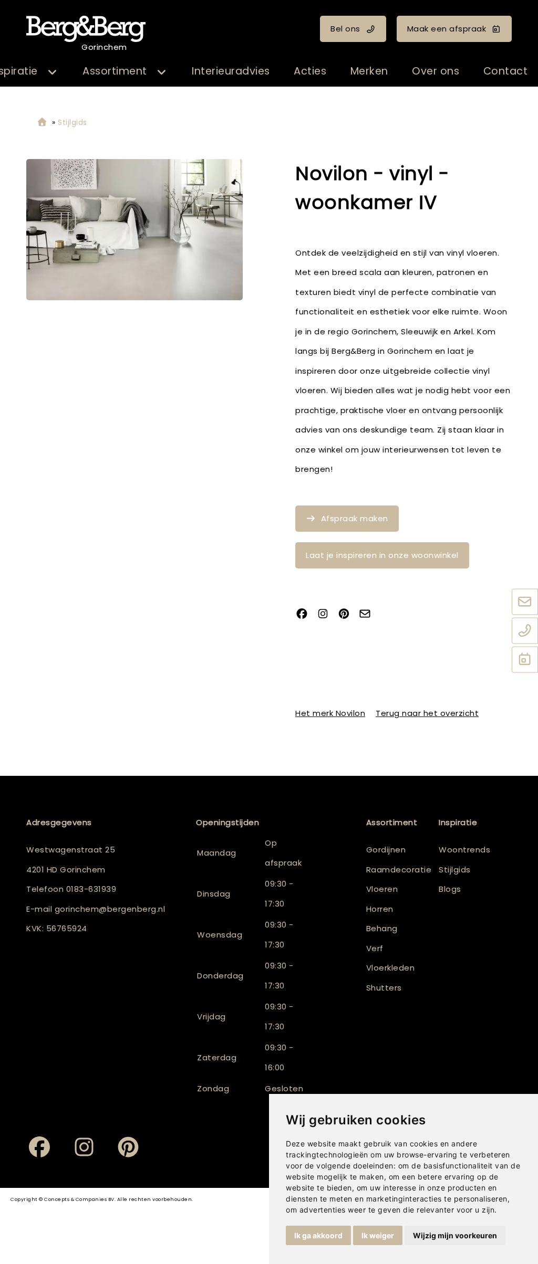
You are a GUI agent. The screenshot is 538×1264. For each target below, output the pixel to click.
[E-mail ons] (524, 602)
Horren (380, 908)
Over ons (435, 71)
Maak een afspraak (447, 28)
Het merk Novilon (330, 713)
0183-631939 (91, 888)
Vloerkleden (390, 967)
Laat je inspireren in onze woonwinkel (382, 555)
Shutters (384, 987)
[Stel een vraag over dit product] (368, 614)
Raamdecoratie (399, 869)
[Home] (42, 123)
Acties (310, 71)
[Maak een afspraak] (524, 660)
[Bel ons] (524, 631)
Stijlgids (455, 869)
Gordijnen (386, 849)
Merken (369, 71)
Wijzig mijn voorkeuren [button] (455, 1235)
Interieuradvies (231, 71)
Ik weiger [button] (377, 1235)
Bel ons (345, 28)
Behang (382, 928)
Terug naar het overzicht (427, 713)
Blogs (450, 888)
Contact (505, 71)
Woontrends (464, 849)
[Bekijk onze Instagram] (326, 614)
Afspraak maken (354, 518)
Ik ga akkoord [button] (318, 1235)
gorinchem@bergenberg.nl (110, 908)
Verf (375, 948)
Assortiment (114, 71)
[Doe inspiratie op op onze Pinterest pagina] (347, 614)
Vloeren (382, 888)
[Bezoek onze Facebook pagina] (305, 614)
